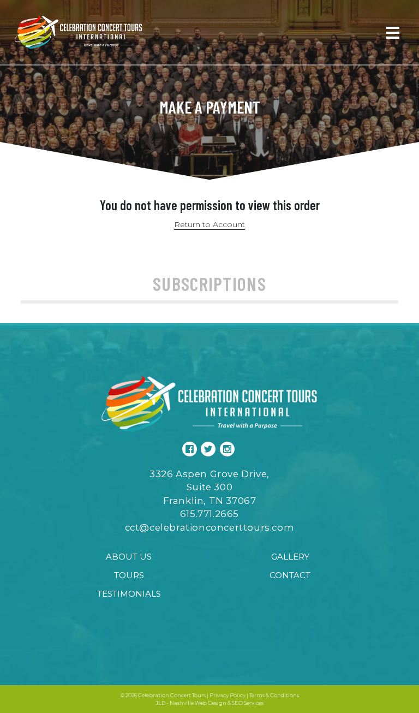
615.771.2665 (209, 513)
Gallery (290, 556)
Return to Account (209, 224)
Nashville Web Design (198, 703)
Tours (129, 575)
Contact (290, 575)
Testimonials (129, 594)
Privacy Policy (228, 695)
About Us (129, 556)
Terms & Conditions (274, 695)
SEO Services (248, 703)
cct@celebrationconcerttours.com (210, 527)
